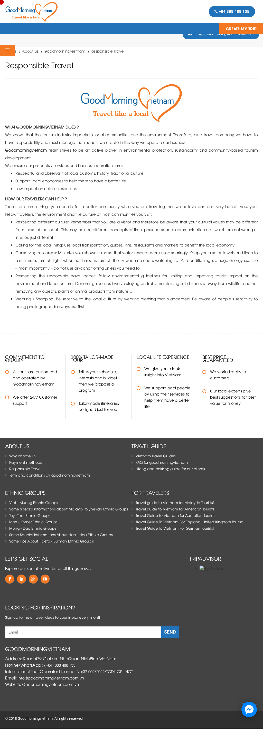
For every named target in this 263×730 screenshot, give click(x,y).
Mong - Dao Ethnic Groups (32, 528)
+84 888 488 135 (234, 11)
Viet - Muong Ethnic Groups (33, 502)
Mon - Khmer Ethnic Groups (33, 521)
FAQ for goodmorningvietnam (162, 462)
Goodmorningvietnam (64, 50)
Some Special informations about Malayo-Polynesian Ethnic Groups (68, 508)
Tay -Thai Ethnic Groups (29, 515)
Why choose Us (22, 455)
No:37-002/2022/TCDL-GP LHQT (105, 671)
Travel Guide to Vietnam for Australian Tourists (175, 515)
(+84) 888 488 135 (59, 664)
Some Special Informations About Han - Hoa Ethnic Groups (60, 534)
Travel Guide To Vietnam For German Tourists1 (175, 528)
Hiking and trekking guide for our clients (170, 468)
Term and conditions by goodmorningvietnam (49, 474)
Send (170, 632)
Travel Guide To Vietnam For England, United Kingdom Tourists (189, 521)
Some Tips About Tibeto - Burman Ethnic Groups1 (52, 540)
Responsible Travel (108, 50)
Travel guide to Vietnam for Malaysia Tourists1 (175, 502)
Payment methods (25, 462)
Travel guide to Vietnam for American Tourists (175, 508)
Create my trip (241, 28)
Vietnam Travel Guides (155, 455)
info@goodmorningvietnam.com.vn (51, 677)
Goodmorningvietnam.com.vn (50, 684)
